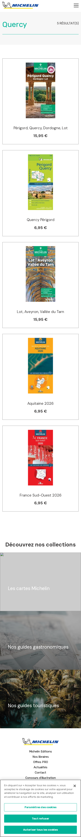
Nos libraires (40, 757)
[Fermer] (74, 786)
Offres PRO (40, 762)
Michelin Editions (40, 751)
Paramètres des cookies (40, 807)
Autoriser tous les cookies (40, 829)
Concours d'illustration (40, 778)
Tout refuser (40, 818)
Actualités (40, 767)
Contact (40, 772)
